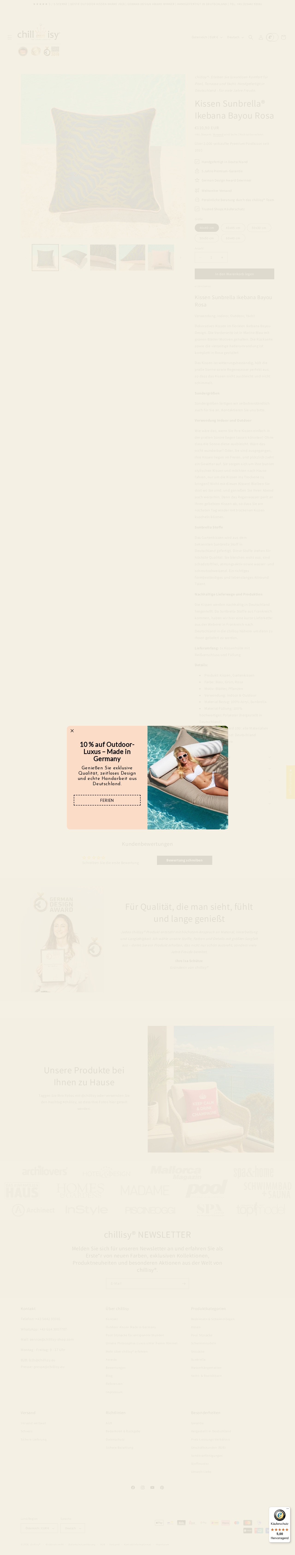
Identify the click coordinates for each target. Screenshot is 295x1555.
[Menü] (287, 1509)
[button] (107, 800)
